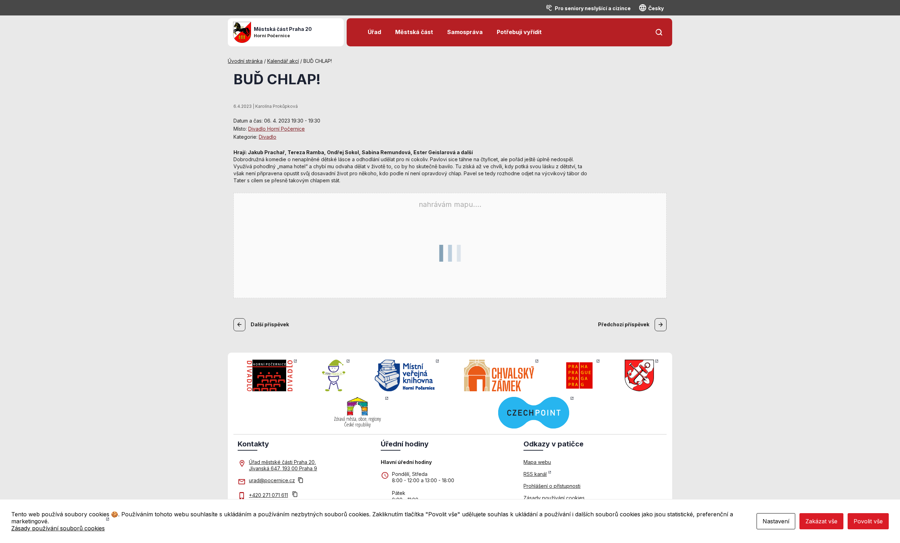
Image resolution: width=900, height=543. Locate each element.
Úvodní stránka (245, 61)
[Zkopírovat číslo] (295, 495)
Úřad (374, 31)
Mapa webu (537, 462)
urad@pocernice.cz (272, 480)
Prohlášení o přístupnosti (551, 486)
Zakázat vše (821, 521)
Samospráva (465, 31)
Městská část (414, 31)
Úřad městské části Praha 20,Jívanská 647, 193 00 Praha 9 (283, 465)
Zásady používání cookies (554, 498)
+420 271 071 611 (268, 495)
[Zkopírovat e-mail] (300, 480)
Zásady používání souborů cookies (58, 528)
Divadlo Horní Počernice (276, 129)
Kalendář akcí (283, 61)
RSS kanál (535, 474)
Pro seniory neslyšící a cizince (593, 8)
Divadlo (267, 137)
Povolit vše (868, 521)
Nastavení (776, 521)
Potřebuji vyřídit (519, 31)
